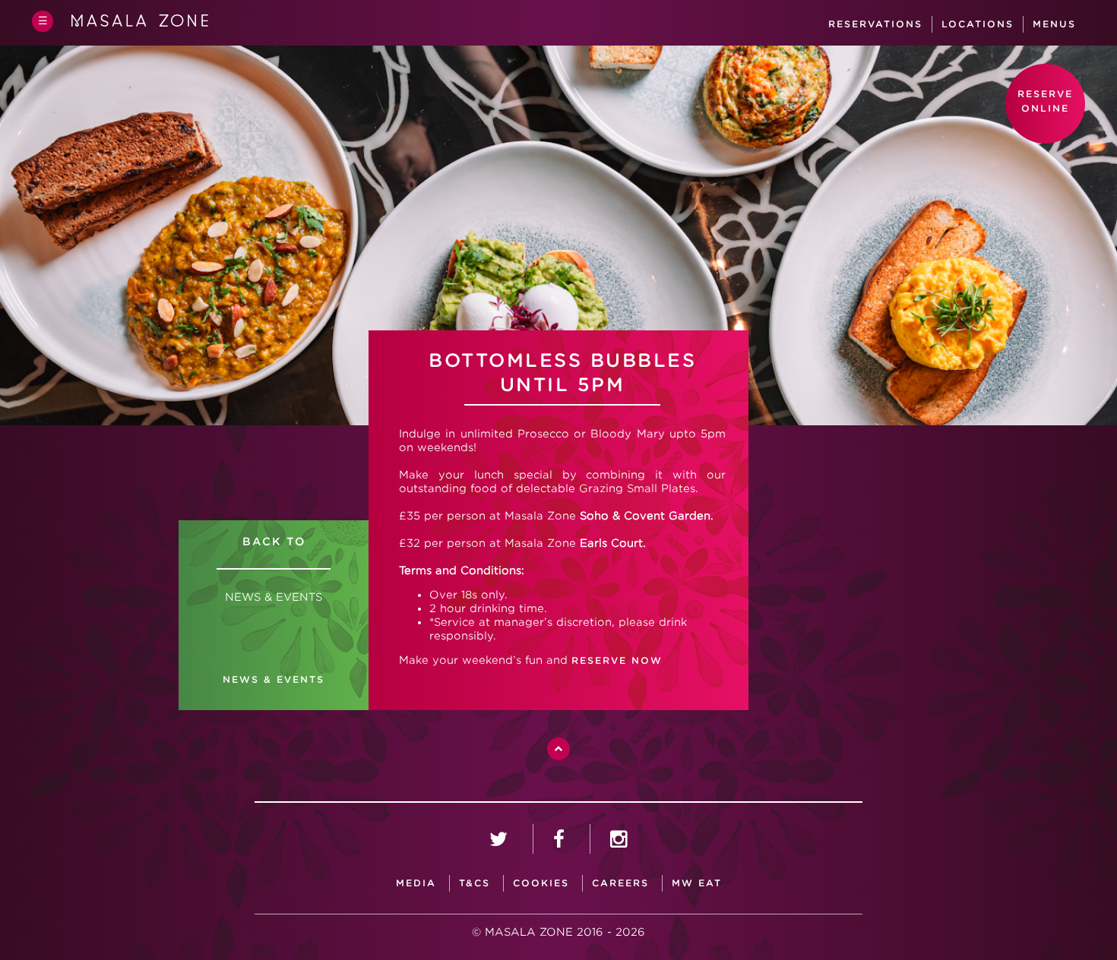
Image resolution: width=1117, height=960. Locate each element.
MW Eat (697, 883)
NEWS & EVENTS (273, 679)
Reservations (875, 24)
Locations (977, 24)
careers (620, 883)
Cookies (541, 883)
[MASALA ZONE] (139, 23)
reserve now (617, 660)
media (416, 883)
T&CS (474, 883)
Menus (1054, 24)
